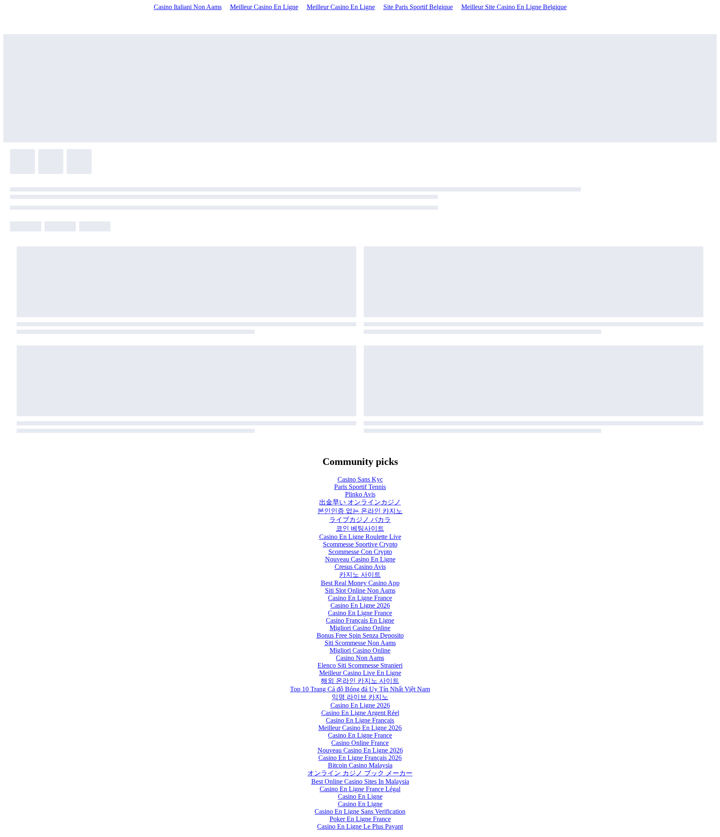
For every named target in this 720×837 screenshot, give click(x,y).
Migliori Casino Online (360, 627)
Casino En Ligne (360, 796)
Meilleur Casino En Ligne (264, 6)
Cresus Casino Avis (360, 566)
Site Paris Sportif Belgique (418, 6)
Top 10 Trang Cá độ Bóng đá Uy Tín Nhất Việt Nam (360, 689)
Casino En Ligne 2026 (360, 605)
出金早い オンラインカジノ (360, 502)
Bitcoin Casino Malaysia (360, 765)
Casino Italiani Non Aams (188, 6)
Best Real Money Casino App (360, 582)
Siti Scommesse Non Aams (360, 642)
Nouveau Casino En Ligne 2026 (360, 750)
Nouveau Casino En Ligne (360, 559)
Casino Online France (360, 742)
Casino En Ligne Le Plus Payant (360, 826)
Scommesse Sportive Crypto (360, 544)
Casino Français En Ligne (360, 620)
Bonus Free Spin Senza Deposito (360, 635)
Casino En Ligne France (360, 597)
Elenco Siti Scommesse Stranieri (360, 665)
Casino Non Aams (360, 657)
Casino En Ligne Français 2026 (360, 757)
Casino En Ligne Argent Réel (360, 712)
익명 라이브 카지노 (360, 696)
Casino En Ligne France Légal (360, 788)
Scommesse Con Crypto (360, 551)
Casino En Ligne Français (360, 720)
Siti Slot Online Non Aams (360, 590)
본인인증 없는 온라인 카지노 (360, 510)
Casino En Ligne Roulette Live (360, 536)
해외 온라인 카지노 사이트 (360, 680)
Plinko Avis (360, 494)
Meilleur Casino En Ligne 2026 (360, 727)
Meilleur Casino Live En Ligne (360, 672)
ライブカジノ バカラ (360, 519)
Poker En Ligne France (360, 818)
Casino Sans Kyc (360, 479)
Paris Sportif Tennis (360, 486)
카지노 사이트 (360, 574)
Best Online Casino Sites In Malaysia (360, 781)
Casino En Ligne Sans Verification (360, 811)
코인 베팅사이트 (360, 528)
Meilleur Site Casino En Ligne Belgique (514, 6)
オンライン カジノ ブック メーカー (360, 773)
